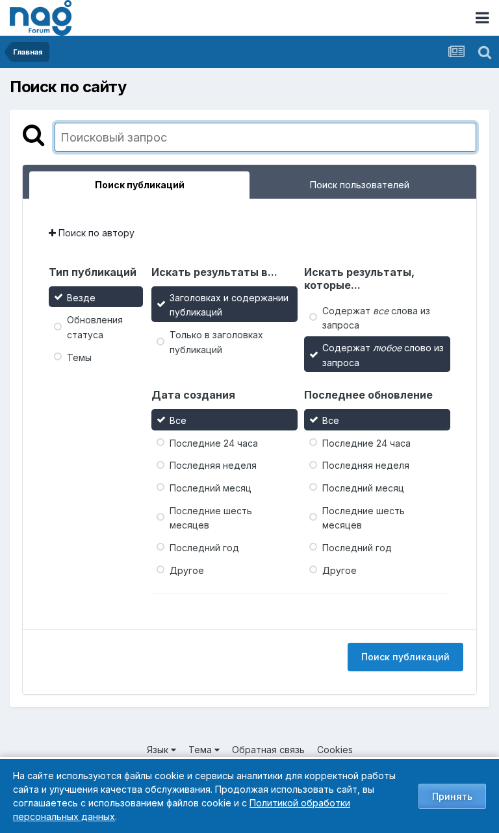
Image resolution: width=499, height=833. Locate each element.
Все (178, 420)
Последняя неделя (213, 465)
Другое (187, 569)
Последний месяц (210, 487)
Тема (201, 749)
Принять (452, 796)
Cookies (335, 749)
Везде (81, 297)
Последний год (204, 547)
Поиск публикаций (405, 656)
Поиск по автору (95, 232)
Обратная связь (268, 749)
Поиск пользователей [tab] (359, 184)
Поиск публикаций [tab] (140, 184)
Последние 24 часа (214, 442)
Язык (159, 749)
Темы (79, 356)
